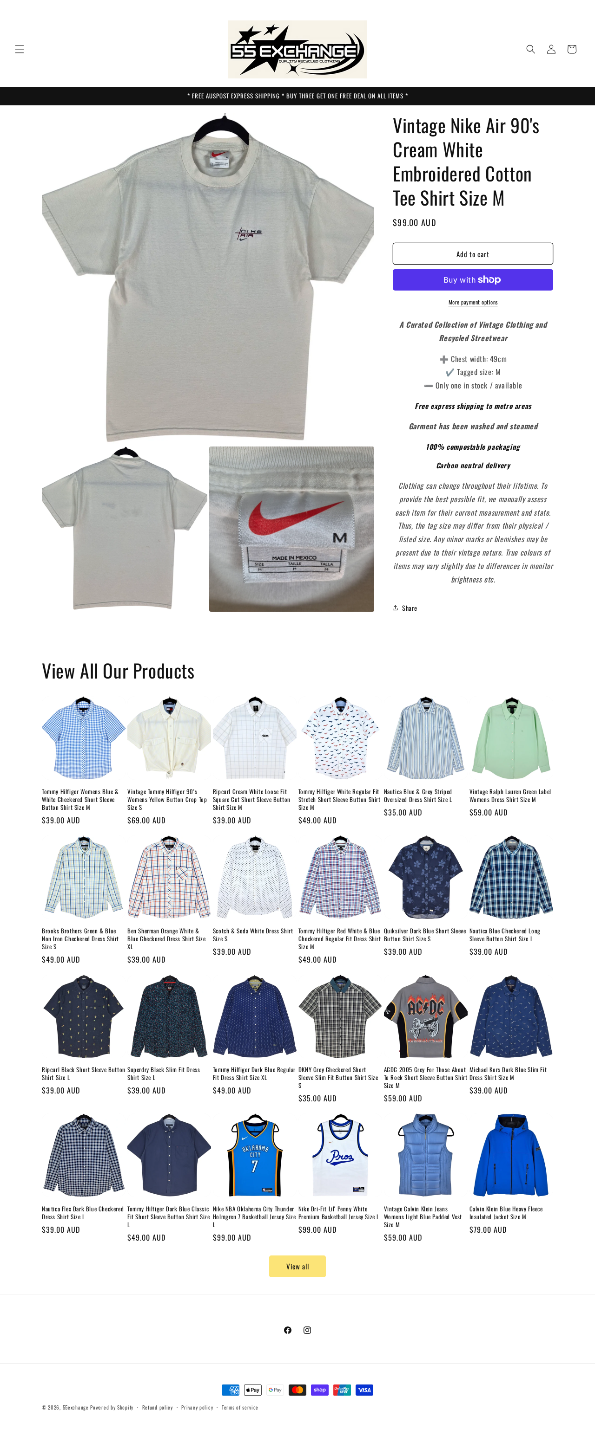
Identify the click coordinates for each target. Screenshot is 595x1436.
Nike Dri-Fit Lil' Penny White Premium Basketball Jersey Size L (338, 1213)
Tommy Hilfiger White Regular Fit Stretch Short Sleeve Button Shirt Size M (339, 799)
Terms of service (240, 1407)
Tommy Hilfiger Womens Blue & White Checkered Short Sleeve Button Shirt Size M (80, 799)
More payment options (473, 302)
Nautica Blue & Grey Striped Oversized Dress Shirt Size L (418, 795)
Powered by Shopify (111, 1407)
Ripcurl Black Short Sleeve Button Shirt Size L (84, 1073)
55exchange (76, 1407)
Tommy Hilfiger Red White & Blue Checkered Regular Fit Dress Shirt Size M (339, 939)
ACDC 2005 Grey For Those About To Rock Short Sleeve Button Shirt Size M (426, 1077)
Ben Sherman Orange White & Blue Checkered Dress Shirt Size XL (166, 939)
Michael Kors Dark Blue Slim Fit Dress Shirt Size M (508, 1073)
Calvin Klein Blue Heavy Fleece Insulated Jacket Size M (506, 1213)
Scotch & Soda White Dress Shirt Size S (253, 935)
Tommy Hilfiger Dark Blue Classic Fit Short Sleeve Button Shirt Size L (168, 1217)
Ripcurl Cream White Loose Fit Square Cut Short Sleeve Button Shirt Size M (252, 799)
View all (297, 1266)
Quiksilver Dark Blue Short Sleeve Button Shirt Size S (425, 935)
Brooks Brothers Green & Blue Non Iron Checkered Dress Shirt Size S (80, 939)
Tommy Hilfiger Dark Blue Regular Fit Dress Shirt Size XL (254, 1073)
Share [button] (409, 608)
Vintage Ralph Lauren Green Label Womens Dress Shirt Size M (510, 795)
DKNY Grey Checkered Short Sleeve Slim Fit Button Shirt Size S (338, 1077)
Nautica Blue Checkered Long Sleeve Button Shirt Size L (505, 935)
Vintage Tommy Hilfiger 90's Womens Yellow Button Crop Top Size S (167, 799)
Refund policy (157, 1407)
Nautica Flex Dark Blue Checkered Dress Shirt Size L (83, 1213)
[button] (19, 49)
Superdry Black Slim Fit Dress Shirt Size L (163, 1073)
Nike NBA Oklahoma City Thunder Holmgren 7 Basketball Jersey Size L (254, 1217)
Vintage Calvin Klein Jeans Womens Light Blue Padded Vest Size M (423, 1217)
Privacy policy (197, 1407)
